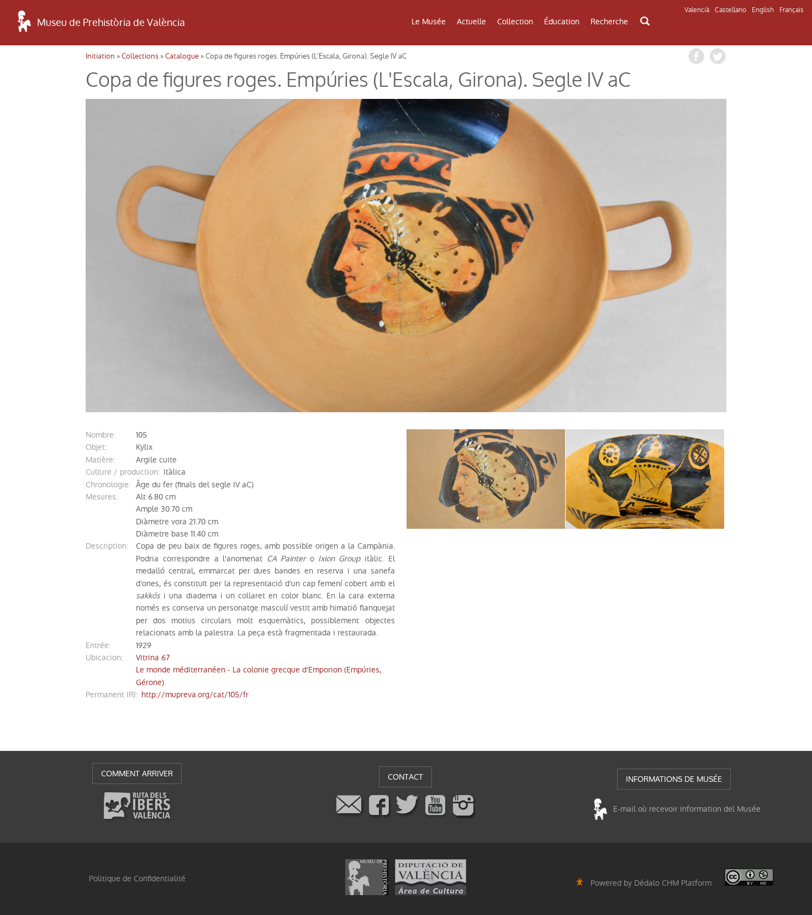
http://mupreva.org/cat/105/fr (195, 694)
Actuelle (471, 21)
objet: (96, 447)
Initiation (100, 56)
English (763, 10)
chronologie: (108, 484)
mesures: (102, 496)
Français (791, 10)
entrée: (98, 645)
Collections (140, 56)
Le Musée (429, 21)
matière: (100, 459)
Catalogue (182, 56)
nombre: (100, 434)
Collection (515, 21)
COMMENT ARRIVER (137, 773)
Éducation (561, 21)
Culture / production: (123, 471)
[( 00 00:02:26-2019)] (406, 255)
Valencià (696, 10)
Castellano (730, 10)
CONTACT (405, 776)
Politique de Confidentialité (137, 878)
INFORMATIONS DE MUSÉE (674, 779)
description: (107, 545)
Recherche (609, 21)
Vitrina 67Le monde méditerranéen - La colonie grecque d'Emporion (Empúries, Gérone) (258, 670)
